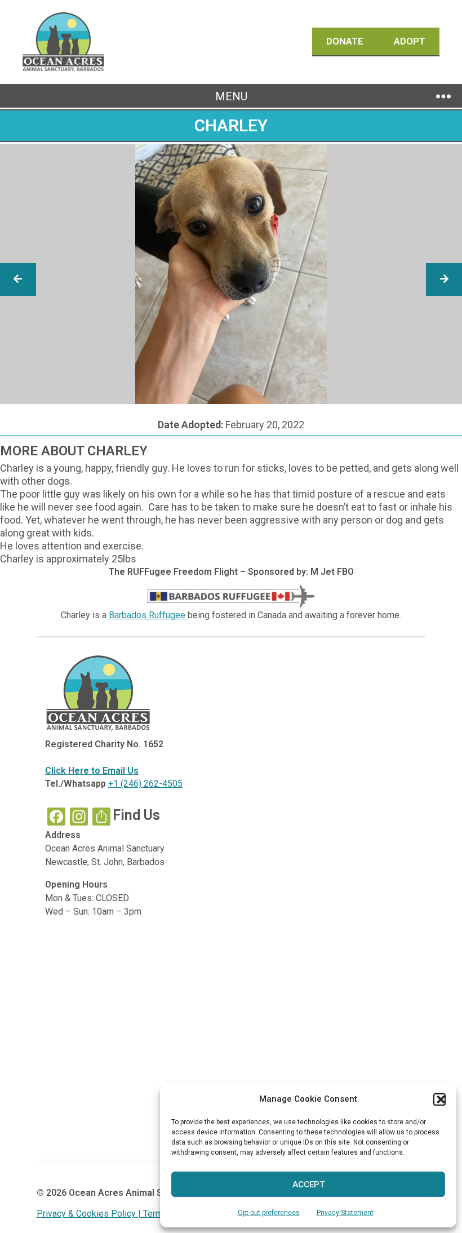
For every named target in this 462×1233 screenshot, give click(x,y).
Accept (308, 1184)
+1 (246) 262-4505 (145, 783)
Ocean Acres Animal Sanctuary (134, 1192)
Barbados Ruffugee (147, 615)
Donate (346, 41)
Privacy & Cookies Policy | (90, 1213)
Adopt (409, 41)
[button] (439, 1099)
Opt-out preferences (269, 1213)
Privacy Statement (345, 1213)
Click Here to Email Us (92, 770)
